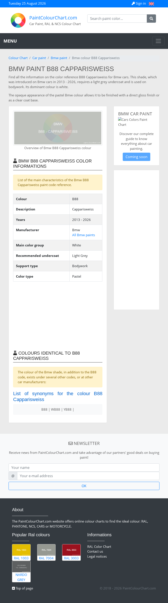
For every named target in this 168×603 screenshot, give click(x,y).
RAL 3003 (71, 558)
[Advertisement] (57, 315)
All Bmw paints (83, 235)
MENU (10, 41)
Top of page (24, 588)
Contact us (95, 551)
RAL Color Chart (99, 546)
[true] (151, 18)
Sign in (141, 3)
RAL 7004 (46, 558)
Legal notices (97, 556)
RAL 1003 (21, 558)
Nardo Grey (21, 577)
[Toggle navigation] (158, 41)
